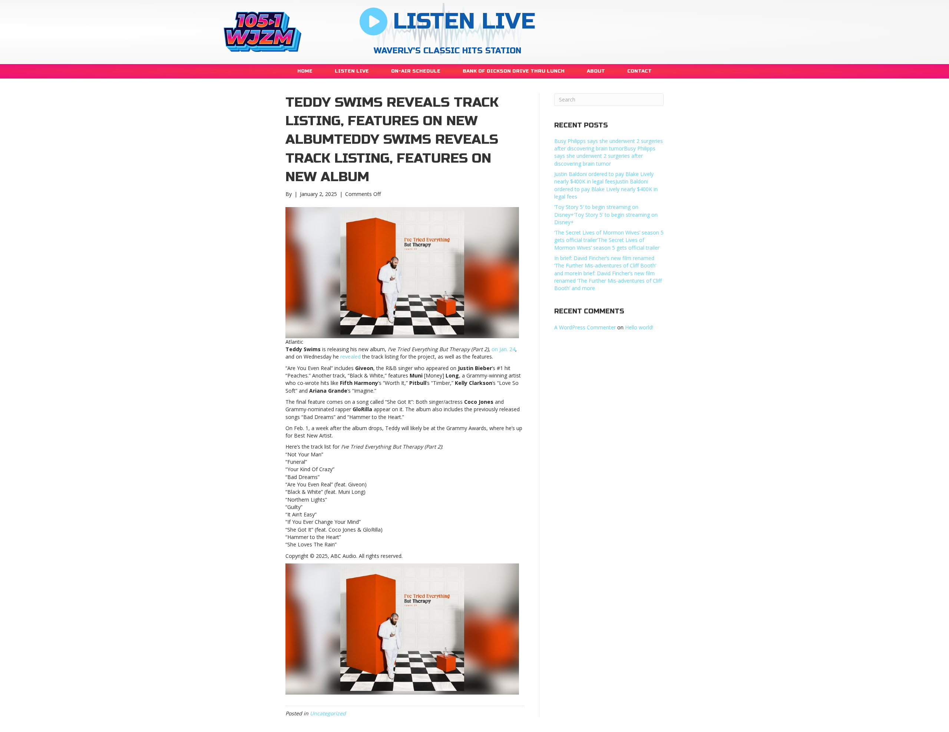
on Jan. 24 (503, 349)
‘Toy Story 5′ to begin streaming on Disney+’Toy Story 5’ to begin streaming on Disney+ (606, 214)
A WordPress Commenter (585, 327)
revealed (351, 356)
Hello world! (639, 327)
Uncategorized (328, 713)
